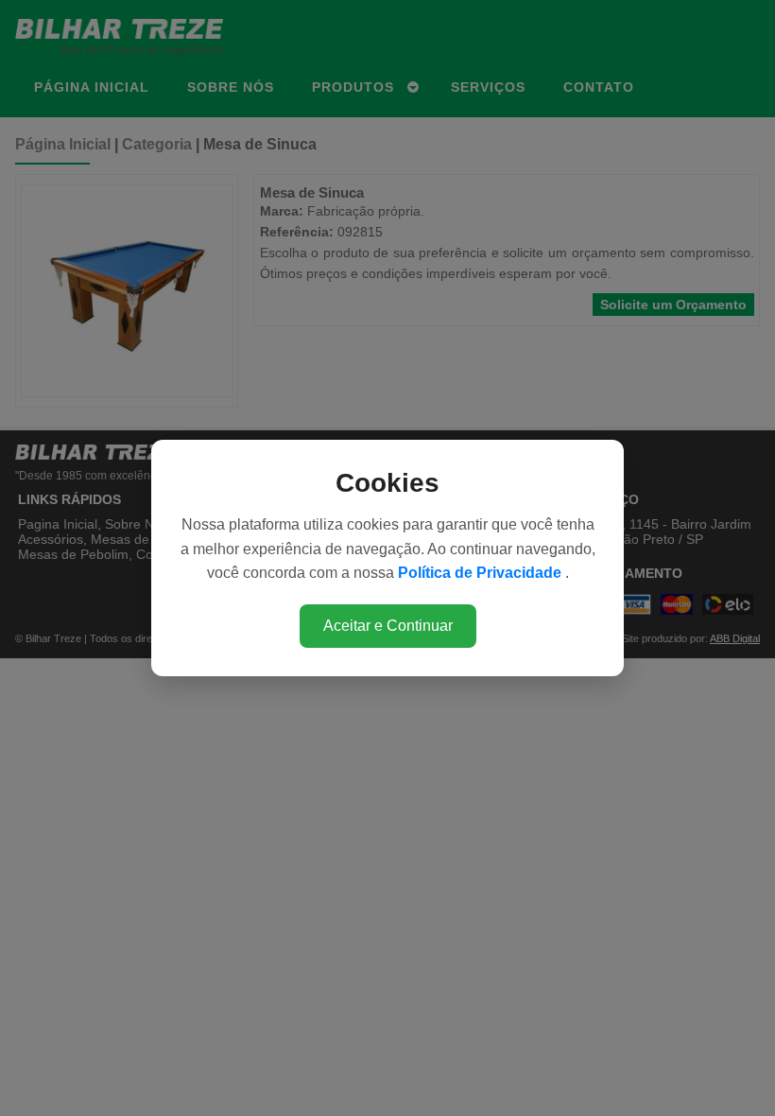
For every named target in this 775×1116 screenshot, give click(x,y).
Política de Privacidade (481, 573)
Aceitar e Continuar (388, 626)
